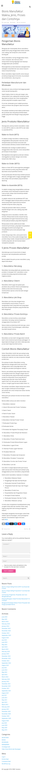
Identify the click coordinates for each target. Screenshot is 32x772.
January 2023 (5, 654)
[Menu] (2, 6)
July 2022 (4, 668)
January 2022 (5, 681)
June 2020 (4, 725)
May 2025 (4, 619)
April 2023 (4, 647)
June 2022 (4, 670)
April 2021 (4, 702)
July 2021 (4, 695)
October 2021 (5, 688)
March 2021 (5, 704)
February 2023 (6, 651)
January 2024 (5, 626)
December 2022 (6, 656)
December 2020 (6, 711)
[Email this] (3, 524)
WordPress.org (6, 764)
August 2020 (5, 721)
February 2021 (6, 707)
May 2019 (4, 730)
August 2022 (5, 665)
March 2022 (5, 677)
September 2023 (6, 635)
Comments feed (6, 761)
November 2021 (6, 686)
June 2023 (4, 642)
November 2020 (6, 714)
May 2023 (4, 644)
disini (6, 519)
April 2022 (4, 674)
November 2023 (6, 631)
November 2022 (6, 658)
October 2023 (5, 633)
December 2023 (6, 628)
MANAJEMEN (5, 744)
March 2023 (5, 649)
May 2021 (4, 700)
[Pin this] (19, 524)
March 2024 (5, 621)
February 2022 (6, 679)
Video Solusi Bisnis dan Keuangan (11, 749)
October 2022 (5, 661)
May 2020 (4, 727)
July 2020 (4, 723)
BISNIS (13, 22)
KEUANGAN (5, 742)
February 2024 (6, 624)
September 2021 (6, 691)
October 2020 (5, 716)
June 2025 (4, 617)
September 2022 (6, 663)
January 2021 (5, 709)
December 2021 (6, 684)
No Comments (22, 22)
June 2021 (4, 697)
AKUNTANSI (5, 737)
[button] (30, 7)
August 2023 (5, 638)
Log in (3, 757)
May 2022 (4, 672)
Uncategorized (6, 747)
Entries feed (5, 759)
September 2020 (6, 718)
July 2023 (4, 640)
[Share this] (7, 524)
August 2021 (5, 693)
